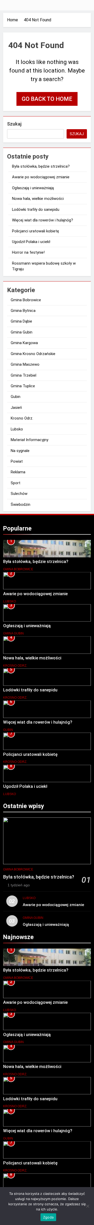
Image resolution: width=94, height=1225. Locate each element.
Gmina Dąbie (21, 321)
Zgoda (48, 1217)
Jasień (16, 407)
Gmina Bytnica (23, 310)
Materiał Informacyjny (29, 439)
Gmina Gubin (21, 332)
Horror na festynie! (28, 252)
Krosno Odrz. (22, 418)
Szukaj (14, 124)
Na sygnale (20, 450)
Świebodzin (20, 504)
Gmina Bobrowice (26, 300)
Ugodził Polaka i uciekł (31, 241)
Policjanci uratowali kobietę (35, 231)
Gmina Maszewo (25, 364)
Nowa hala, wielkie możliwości (38, 198)
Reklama (18, 472)
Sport (15, 483)
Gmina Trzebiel (23, 375)
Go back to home (47, 99)
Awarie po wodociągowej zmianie (40, 177)
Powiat (17, 461)
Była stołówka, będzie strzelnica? (41, 166)
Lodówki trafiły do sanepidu (35, 209)
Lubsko (17, 429)
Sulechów (19, 493)
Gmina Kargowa (24, 342)
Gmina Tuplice (23, 386)
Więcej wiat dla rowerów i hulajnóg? (42, 220)
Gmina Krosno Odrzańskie (33, 353)
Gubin (15, 396)
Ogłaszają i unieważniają (33, 188)
